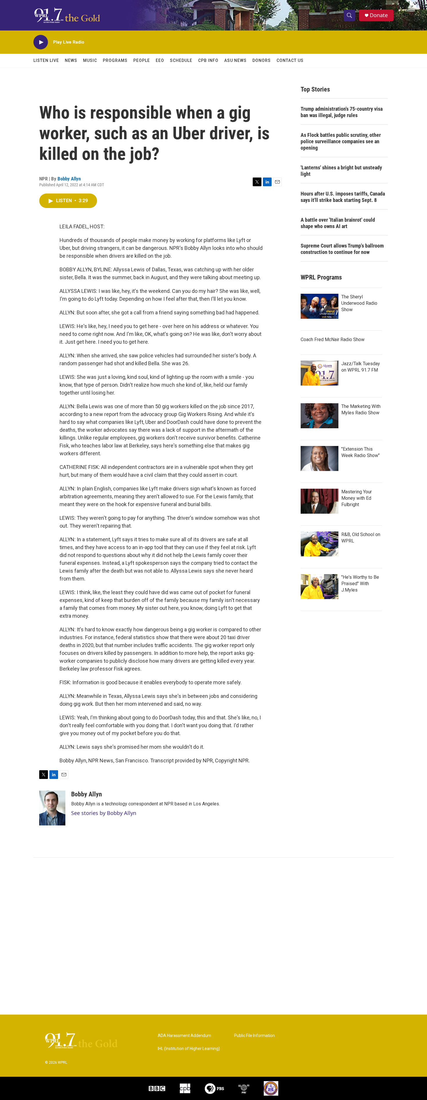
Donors (261, 60)
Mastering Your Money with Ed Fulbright (356, 498)
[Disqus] (213, 936)
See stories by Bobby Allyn (103, 812)
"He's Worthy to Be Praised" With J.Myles (360, 583)
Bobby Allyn (69, 179)
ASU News (235, 60)
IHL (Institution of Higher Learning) (189, 1049)
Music (90, 60)
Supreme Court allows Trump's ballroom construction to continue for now (342, 249)
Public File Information (254, 1035)
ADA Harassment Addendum (184, 1035)
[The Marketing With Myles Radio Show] (319, 415)
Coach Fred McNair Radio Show (333, 339)
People (141, 60)
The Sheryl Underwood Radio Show (359, 303)
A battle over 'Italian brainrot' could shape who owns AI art (338, 223)
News (71, 60)
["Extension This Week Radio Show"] (319, 458)
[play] (40, 42)
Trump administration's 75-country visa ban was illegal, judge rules (342, 112)
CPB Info (208, 60)
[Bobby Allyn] (52, 808)
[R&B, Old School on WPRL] (319, 543)
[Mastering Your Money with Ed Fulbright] (319, 501)
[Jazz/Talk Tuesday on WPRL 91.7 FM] (319, 373)
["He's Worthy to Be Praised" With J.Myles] (319, 586)
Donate (379, 15)
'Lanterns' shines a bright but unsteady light (341, 170)
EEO (160, 60)
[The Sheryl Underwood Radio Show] (319, 306)
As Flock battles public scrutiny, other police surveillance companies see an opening (341, 141)
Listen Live (46, 60)
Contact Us (290, 60)
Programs (115, 60)
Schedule (181, 60)
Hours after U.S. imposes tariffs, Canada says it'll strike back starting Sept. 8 (343, 197)
